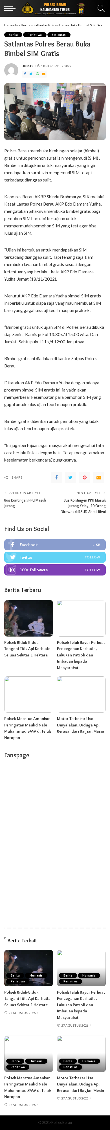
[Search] (100, 8)
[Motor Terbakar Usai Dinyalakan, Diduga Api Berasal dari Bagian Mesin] (81, 694)
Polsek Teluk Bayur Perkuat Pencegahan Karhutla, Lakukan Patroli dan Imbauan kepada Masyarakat (81, 655)
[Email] (44, 74)
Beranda (11, 25)
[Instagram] (55, 570)
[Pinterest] (84, 477)
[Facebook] (25, 74)
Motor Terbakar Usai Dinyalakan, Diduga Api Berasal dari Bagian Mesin (80, 725)
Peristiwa (35, 34)
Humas (28, 65)
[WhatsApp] (37, 74)
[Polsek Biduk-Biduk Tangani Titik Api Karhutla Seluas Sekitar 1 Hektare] (28, 618)
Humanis (36, 975)
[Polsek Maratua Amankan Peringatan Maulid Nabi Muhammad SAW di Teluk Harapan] (28, 694)
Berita (26, 25)
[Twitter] (31, 74)
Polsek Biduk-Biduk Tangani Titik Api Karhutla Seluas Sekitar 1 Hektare (27, 649)
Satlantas (59, 34)
